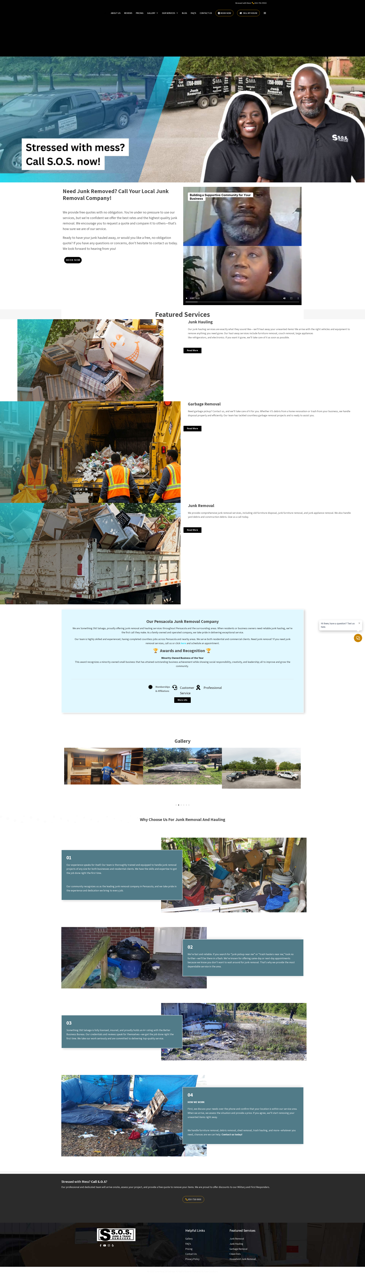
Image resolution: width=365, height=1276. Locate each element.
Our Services (168, 13)
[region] (182, 91)
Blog (184, 13)
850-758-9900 (261, 3)
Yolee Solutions (211, 1271)
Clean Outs (235, 1253)
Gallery (151, 13)
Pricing (139, 13)
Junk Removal (237, 1238)
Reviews (128, 13)
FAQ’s (193, 13)
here (183, 643)
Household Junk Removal (243, 1259)
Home (104, 13)
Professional (213, 687)
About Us (115, 13)
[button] (265, 13)
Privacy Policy (192, 1259)
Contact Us (206, 13)
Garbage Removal (239, 1248)
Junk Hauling (236, 1243)
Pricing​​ (188, 1248)
